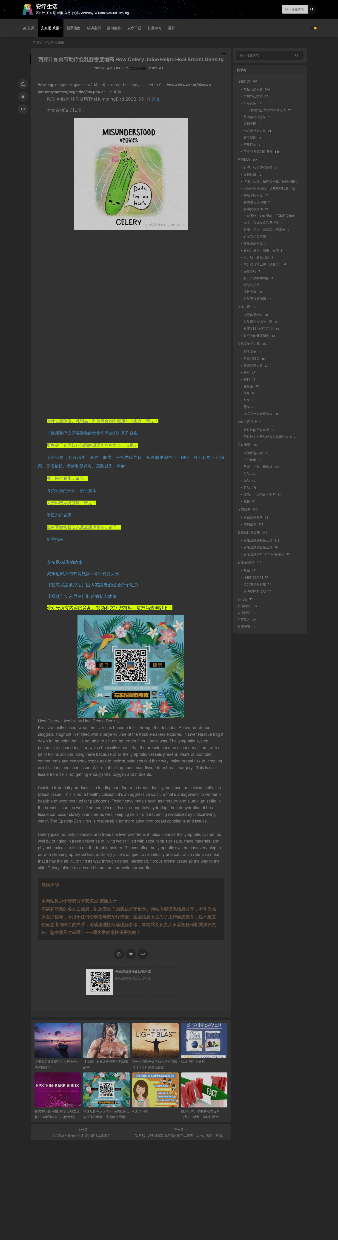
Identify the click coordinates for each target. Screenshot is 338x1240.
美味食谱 (244, 445)
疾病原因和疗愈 (254, 591)
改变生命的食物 (254, 584)
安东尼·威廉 (50, 28)
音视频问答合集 (249, 532)
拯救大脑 (249, 292)
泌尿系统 (249, 271)
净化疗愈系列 (253, 577)
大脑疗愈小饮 (253, 453)
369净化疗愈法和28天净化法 (264, 110)
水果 (246, 400)
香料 (246, 379)
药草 (246, 393)
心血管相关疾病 (254, 236)
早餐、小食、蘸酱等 (257, 467)
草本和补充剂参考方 (257, 151)
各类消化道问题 (254, 202)
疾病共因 (244, 307)
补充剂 (242, 599)
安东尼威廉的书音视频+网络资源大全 (83, 573)
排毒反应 (249, 103)
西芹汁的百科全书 (256, 430)
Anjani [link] (63, 99)
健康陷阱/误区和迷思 (258, 328)
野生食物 (249, 351)
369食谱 (249, 460)
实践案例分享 (253, 517)
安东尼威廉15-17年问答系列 (263, 554)
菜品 (246, 487)
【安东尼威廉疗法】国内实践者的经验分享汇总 (92, 585)
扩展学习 (154, 28)
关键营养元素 (253, 365)
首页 (40, 42)
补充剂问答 (140, 1111)
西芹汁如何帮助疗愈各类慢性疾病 (267, 437)
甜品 (246, 473)
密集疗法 (249, 144)
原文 (155, 99)
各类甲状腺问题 (254, 299)
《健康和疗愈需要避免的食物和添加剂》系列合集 (92, 433)
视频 (246, 570)
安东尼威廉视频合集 (257, 540)
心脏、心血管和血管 (257, 167)
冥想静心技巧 (253, 96)
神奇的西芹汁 (247, 422)
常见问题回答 (253, 89)
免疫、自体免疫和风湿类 (261, 223)
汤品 (246, 480)
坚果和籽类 (251, 358)
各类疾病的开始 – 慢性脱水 (72, 490)
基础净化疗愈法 (254, 117)
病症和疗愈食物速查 (257, 414)
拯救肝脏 (249, 174)
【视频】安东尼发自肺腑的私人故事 (82, 596)
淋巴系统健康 (59, 515)
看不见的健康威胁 (256, 335)
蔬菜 (246, 407)
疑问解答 (114, 28)
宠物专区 (249, 124)
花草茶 (248, 386)
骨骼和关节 (251, 285)
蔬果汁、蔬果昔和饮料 (259, 494)
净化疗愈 (244, 81)
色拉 (246, 501)
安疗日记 (134, 28)
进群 (171, 28)
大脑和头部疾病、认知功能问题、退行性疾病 (275, 188)
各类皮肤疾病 (253, 209)
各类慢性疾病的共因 (257, 322)
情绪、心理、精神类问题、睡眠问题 (269, 181)
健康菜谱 (244, 627)
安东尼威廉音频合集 (257, 547)
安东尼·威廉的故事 (65, 562)
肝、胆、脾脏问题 (256, 257)
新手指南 (73, 28)
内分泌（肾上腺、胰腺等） (262, 264)
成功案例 (94, 28)
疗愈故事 (244, 509)
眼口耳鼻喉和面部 (256, 278)
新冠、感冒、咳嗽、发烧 (261, 250)
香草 (246, 372)
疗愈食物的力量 (249, 343)
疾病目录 (244, 159)
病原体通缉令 (253, 315)
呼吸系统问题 (253, 243)
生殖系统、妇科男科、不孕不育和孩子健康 (274, 216)
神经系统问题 (253, 195)
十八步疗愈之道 (254, 131)
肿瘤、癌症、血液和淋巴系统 (264, 230)
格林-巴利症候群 (193, 1061)
